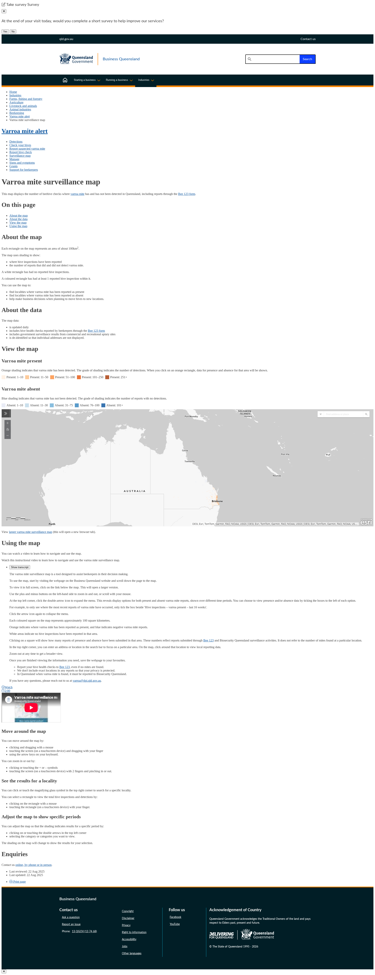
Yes (5, 31)
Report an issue (71, 924)
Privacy (126, 925)
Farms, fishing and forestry (25, 99)
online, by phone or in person (33, 864)
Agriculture (16, 102)
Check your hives (20, 145)
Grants (13, 166)
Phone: (79, 931)
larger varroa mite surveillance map (30, 532)
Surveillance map (20, 155)
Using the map (18, 226)
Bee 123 (208, 640)
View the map (18, 222)
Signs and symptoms (22, 162)
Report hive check (20, 152)
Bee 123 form (186, 194)
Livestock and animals (23, 106)
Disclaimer (128, 918)
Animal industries (20, 109)
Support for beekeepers (23, 169)
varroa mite (77, 194)
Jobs (124, 946)
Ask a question (71, 917)
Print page (19, 881)
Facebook (175, 917)
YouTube (175, 924)
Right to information (134, 932)
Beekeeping (16, 113)
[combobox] (272, 59)
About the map (18, 215)
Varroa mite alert (19, 116)
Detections (15, 141)
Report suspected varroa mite (27, 148)
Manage (14, 159)
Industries (15, 95)
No (13, 31)
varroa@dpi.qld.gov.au (87, 680)
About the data (18, 219)
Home (13, 91)
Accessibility (129, 939)
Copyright (128, 911)
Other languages (131, 953)
